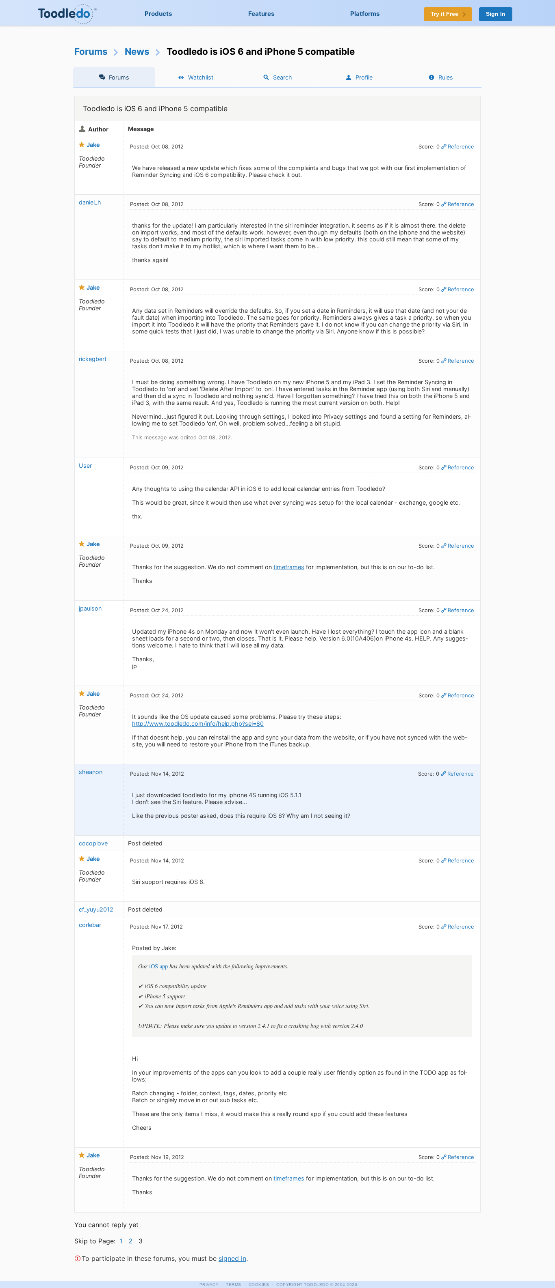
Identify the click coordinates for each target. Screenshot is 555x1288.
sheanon (90, 771)
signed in (232, 1258)
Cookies (259, 1284)
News (137, 51)
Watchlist (200, 77)
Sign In (495, 14)
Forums (91, 51)
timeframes (288, 566)
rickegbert (92, 358)
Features (261, 13)
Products (158, 13)
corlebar (90, 924)
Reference (461, 146)
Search (282, 77)
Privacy (209, 1284)
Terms (233, 1284)
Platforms (365, 13)
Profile (364, 77)
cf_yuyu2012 (96, 909)
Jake (93, 144)
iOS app (158, 966)
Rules (445, 77)
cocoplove (93, 843)
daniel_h (90, 202)
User (85, 465)
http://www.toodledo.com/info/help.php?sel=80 (198, 723)
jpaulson (90, 608)
